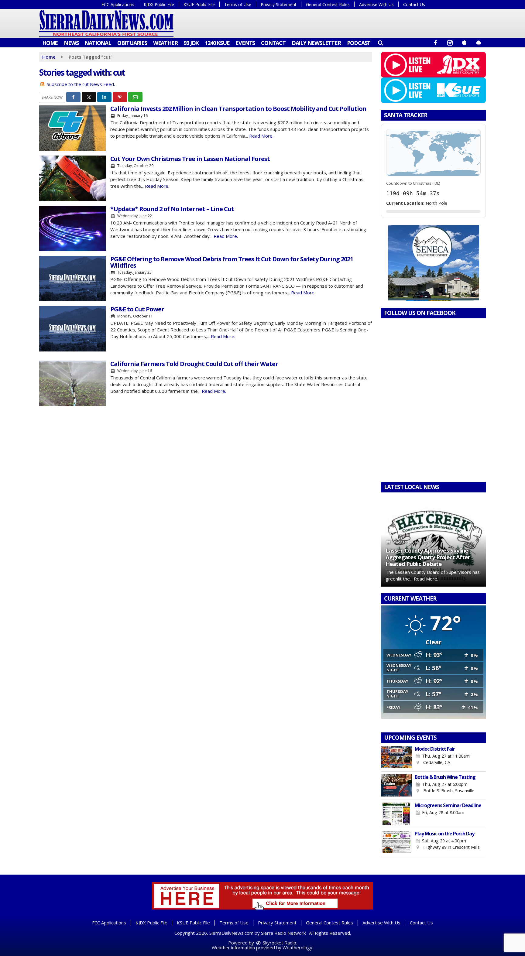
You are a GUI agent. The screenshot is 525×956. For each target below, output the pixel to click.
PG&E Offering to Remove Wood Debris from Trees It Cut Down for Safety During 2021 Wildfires (231, 262)
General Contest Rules (328, 4)
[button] (380, 42)
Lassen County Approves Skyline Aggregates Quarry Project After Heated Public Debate (428, 557)
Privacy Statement (279, 4)
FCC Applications (117, 4)
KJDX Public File (159, 4)
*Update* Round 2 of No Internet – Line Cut (172, 209)
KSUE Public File (199, 4)
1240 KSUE (217, 42)
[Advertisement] (433, 263)
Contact (273, 42)
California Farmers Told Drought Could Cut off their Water (194, 364)
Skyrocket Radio (279, 943)
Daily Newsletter (316, 42)
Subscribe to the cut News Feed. (81, 84)
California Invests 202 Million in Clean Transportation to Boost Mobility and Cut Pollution (238, 109)
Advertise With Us (376, 4)
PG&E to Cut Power (137, 309)
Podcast (359, 42)
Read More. (261, 136)
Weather (165, 42)
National (97, 42)
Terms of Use (237, 4)
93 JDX (191, 42)
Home (50, 42)
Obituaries (132, 42)
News (71, 42)
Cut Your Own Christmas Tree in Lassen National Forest (190, 159)
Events (245, 42)
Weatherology (297, 947)
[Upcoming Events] (396, 757)
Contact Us (414, 4)
